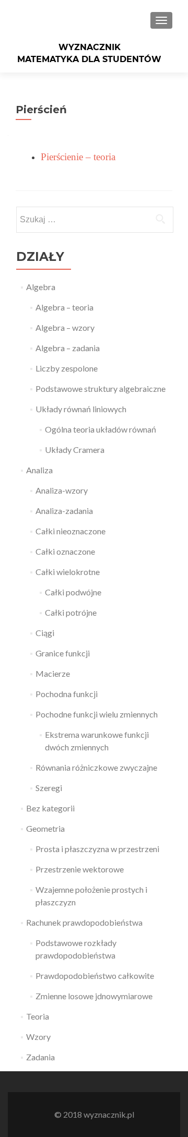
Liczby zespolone (67, 368)
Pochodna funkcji (67, 694)
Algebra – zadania (68, 348)
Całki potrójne (71, 612)
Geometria (45, 828)
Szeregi (49, 788)
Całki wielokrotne (68, 572)
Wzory (38, 1037)
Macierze (53, 673)
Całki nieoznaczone (70, 531)
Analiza (39, 470)
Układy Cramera (74, 449)
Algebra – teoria (64, 307)
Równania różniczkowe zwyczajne (96, 767)
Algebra (40, 287)
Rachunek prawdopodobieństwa (84, 922)
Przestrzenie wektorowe (80, 869)
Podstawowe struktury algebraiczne (101, 388)
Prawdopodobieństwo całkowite (95, 975)
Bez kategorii (50, 808)
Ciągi (45, 633)
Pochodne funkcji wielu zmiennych (97, 714)
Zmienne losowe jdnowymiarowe (94, 996)
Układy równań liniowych (81, 409)
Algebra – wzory (65, 327)
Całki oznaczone (65, 551)
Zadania (40, 1057)
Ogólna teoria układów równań (100, 429)
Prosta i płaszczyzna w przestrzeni (97, 849)
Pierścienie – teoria (78, 156)
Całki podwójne (73, 592)
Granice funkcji (63, 653)
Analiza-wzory (62, 490)
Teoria (37, 1016)
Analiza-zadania (64, 511)
